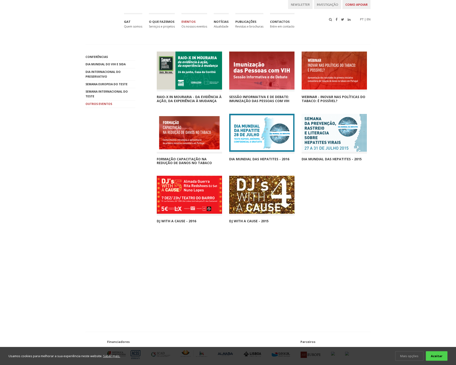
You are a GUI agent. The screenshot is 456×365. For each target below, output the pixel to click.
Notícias (221, 23)
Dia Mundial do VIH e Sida (106, 64)
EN (368, 19)
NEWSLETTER (300, 4)
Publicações (249, 23)
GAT (133, 23)
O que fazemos (162, 23)
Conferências (97, 57)
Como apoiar (356, 4)
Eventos (194, 23)
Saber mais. (111, 356)
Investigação (327, 4)
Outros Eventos (99, 104)
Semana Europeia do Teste (107, 84)
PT (362, 19)
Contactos (282, 23)
